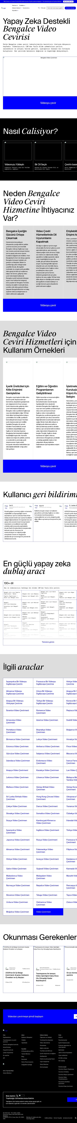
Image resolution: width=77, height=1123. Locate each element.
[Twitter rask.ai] (76, 1118)
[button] (15, 5)
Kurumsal (24, 1059)
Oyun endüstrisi (63, 1055)
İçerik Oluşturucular (64, 1042)
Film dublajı (62, 1060)
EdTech (61, 1037)
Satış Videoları (44, 1064)
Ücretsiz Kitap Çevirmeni (66, 1086)
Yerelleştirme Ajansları (46, 1040)
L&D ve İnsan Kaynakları (65, 1052)
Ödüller (24, 1040)
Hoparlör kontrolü (8, 1050)
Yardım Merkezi (26, 1054)
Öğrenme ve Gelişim (46, 1037)
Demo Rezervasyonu (27, 1062)
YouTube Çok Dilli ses (46, 1051)
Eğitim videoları (44, 1048)
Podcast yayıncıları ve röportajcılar (65, 1046)
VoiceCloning (7, 1047)
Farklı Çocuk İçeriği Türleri (47, 1059)
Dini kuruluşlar (44, 1067)
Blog (23, 1056)
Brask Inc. (5, 1115)
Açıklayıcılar (43, 1056)
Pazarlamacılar (63, 1040)
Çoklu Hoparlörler (8, 1052)
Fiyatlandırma (26, 8)
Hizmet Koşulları (58, 1118)
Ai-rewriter (6, 1055)
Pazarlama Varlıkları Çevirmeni (64, 1082)
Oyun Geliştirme (44, 1061)
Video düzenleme (45, 1042)
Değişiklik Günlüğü (27, 1064)
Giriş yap (43, 8)
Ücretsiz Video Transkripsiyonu (63, 1078)
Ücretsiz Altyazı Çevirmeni (66, 1074)
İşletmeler (61, 1050)
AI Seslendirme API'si (28, 1051)
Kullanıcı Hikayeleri (27, 1037)
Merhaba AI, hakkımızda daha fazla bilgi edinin (33, 1118)
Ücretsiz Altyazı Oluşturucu (66, 1069)
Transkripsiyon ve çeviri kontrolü (10, 1041)
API (4, 1058)
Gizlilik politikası (48, 1118)
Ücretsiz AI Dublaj (64, 1071)
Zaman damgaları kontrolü (10, 1044)
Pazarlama (43, 1045)
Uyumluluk (24, 1042)
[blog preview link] (18, 969)
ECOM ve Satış (63, 1058)
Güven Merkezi (7, 1073)
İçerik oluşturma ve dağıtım (48, 1053)
